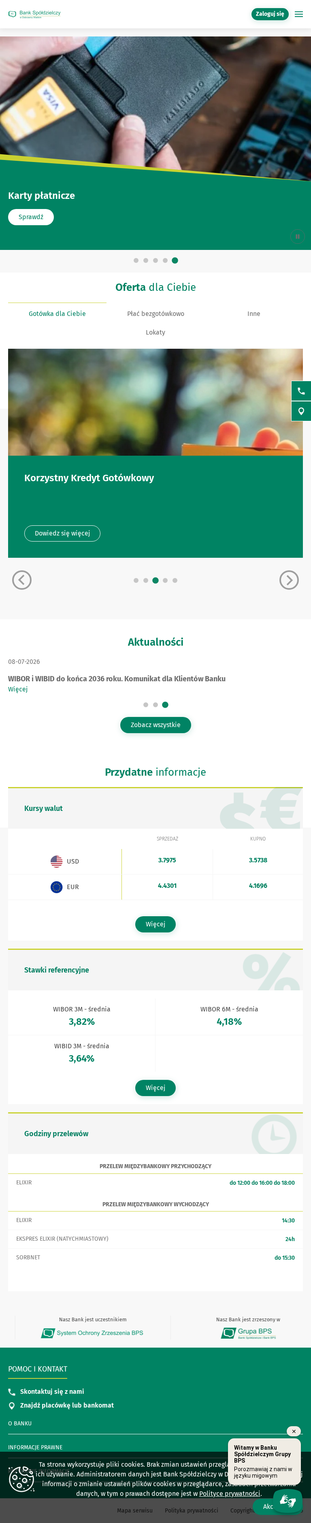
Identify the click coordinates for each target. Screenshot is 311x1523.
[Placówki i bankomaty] (301, 411)
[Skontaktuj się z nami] (301, 391)
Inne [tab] (253, 314)
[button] (299, 14)
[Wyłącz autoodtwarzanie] (297, 236)
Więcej (18, 689)
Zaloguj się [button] (270, 14)
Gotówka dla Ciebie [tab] (57, 314)
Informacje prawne (35, 1447)
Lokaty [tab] (155, 332)
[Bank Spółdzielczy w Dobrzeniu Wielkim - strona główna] (34, 14)
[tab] (136, 260)
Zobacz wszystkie (156, 725)
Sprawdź (31, 217)
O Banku (20, 1423)
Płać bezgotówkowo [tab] (155, 314)
